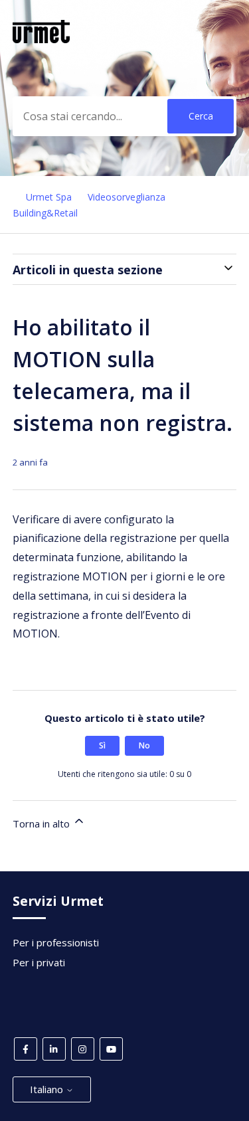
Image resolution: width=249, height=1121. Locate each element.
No (144, 745)
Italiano (48, 1089)
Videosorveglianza (126, 197)
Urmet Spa (49, 197)
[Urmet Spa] (41, 39)
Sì (102, 745)
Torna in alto (42, 823)
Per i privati (39, 962)
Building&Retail (45, 213)
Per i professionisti (56, 942)
